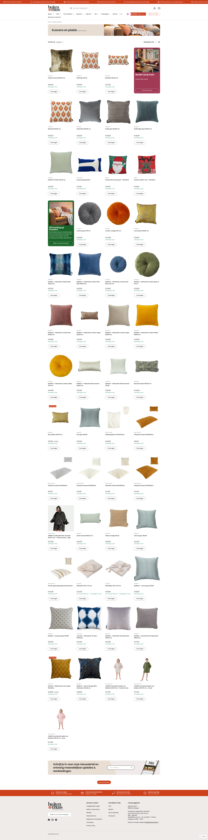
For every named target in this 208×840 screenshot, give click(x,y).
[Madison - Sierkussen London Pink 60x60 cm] (61, 315)
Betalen (88, 813)
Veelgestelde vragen (93, 806)
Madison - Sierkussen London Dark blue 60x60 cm (88, 283)
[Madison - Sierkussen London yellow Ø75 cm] (61, 366)
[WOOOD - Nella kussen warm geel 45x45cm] (61, 669)
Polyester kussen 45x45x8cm (86, 485)
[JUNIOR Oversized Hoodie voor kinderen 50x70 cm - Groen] (147, 669)
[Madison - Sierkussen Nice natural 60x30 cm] (90, 366)
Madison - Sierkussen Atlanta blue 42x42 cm (59, 283)
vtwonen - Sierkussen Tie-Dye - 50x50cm (87, 637)
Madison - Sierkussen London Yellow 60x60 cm (146, 334)
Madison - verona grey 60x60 (144, 586)
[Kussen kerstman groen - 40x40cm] (118, 163)
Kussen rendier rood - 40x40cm (144, 180)
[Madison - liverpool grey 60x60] (61, 619)
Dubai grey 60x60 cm (112, 129)
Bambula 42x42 (82, 78)
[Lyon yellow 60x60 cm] (147, 214)
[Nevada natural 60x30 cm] (147, 366)
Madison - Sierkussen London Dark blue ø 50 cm (116, 283)
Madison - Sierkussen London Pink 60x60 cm (59, 334)
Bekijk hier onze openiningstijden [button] (59, 814)
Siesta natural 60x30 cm (85, 536)
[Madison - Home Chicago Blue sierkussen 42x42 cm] (90, 669)
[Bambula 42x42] (90, 61)
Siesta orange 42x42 (112, 536)
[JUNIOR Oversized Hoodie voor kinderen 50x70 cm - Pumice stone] (118, 669)
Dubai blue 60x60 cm (84, 129)
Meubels (79, 14)
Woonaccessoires (147, 90)
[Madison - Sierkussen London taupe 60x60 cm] (118, 315)
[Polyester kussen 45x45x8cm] (90, 468)
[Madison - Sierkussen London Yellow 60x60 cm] (147, 315)
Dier (95, 14)
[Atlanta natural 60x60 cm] (61, 61)
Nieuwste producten (54, 17)
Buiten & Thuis (55, 834)
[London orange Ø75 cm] (118, 214)
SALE (121, 14)
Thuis (57, 14)
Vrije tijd (88, 14)
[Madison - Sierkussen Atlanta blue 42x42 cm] (61, 264)
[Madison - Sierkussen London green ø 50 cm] (147, 264)
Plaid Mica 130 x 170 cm (84, 586)
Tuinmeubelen (67, 14)
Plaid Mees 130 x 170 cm (113, 586)
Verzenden (89, 822)
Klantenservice (91, 816)
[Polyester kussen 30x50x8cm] (147, 417)
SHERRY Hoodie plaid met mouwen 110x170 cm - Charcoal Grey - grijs (59, 537)
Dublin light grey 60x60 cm (143, 129)
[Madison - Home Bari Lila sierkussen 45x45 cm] (118, 619)
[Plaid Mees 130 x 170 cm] (118, 568)
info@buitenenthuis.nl (151, 822)
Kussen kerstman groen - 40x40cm (117, 180)
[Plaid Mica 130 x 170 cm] (90, 568)
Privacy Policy (90, 826)
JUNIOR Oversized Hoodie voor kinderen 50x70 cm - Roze (58, 737)
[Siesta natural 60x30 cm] (90, 518)
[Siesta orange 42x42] (118, 518)
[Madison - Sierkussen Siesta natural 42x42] (118, 366)
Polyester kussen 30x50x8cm (143, 434)
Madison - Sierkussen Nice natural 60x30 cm (88, 384)
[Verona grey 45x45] (147, 518)
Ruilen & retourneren (93, 809)
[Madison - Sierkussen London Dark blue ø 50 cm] (118, 264)
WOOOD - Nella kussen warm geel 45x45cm (59, 687)
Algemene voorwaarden (94, 819)
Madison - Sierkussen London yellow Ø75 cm (60, 384)
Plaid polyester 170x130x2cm (114, 434)
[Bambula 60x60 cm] (61, 112)
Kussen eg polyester (83, 180)
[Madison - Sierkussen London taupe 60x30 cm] (90, 315)
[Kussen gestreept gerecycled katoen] (61, 568)
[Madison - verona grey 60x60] (147, 568)
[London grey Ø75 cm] (90, 214)
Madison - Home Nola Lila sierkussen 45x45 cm (146, 637)
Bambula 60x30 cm (111, 78)
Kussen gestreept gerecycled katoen (60, 586)
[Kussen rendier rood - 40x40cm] (147, 163)
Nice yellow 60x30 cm (55, 434)
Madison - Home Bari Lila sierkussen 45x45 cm (117, 637)
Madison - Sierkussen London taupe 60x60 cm (117, 334)
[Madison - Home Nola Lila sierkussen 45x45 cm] (147, 619)
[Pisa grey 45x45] (90, 417)
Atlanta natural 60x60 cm (56, 78)
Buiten (50, 14)
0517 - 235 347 (132, 815)
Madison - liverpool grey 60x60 (58, 636)
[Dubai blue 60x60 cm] (90, 112)
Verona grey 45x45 (140, 536)
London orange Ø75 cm (113, 231)
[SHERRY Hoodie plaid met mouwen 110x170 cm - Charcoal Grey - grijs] (61, 518)
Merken (115, 14)
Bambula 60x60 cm (54, 129)
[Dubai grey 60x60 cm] (118, 112)
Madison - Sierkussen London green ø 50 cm (146, 283)
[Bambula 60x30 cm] (118, 61)
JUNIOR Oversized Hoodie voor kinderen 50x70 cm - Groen (144, 687)
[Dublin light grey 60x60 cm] (147, 112)
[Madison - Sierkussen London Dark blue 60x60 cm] (90, 264)
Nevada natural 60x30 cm (142, 384)
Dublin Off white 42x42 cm (56, 180)
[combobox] (106, 8)
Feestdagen (105, 14)
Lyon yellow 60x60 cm (141, 231)
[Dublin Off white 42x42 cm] (61, 163)
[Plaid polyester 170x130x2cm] (118, 417)
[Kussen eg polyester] (90, 163)
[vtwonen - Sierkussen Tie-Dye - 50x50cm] (90, 619)
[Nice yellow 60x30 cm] (61, 417)
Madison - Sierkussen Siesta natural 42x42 (117, 384)
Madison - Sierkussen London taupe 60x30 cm (88, 334)
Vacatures (111, 816)
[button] (159, 8)
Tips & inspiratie (113, 813)
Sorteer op (51, 42)
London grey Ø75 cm (83, 231)
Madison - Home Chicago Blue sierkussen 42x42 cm (87, 687)
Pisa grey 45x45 (82, 434)
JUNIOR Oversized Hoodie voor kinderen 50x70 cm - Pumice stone (116, 687)
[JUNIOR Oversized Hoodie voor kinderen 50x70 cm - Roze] (61, 719)
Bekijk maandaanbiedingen (61, 243)
